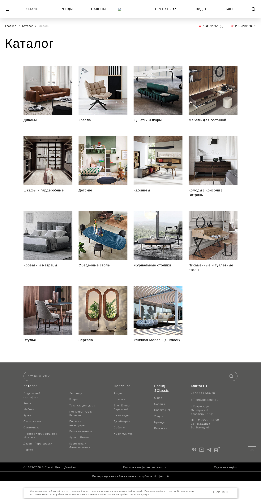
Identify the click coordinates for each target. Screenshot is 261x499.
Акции (118, 393)
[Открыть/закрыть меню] (7, 9)
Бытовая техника (81, 431)
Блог (230, 9)
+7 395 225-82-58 (203, 393)
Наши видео (122, 415)
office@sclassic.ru (204, 399)
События (120, 427)
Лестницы (76, 393)
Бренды (65, 9)
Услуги (158, 416)
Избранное (245, 26)
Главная (10, 25)
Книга (27, 403)
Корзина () (213, 26)
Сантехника (32, 427)
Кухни (28, 415)
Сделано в (221, 467)
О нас (158, 397)
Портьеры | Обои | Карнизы (82, 413)
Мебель (29, 409)
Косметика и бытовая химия (79, 445)
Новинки (119, 399)
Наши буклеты (123, 433)
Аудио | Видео (79, 437)
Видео (202, 9)
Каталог (33, 9)
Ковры (73, 399)
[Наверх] (252, 450)
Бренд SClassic (161, 388)
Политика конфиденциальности (145, 467)
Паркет (28, 449)
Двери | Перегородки (38, 443)
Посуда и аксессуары (77, 423)
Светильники (32, 421)
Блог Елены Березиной (122, 407)
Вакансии (160, 428)
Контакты (199, 386)
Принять (221, 492)
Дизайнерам (122, 421)
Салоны (98, 9)
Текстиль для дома (82, 405)
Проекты (163, 9)
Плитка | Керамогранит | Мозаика (40, 435)
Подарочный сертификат (32, 395)
